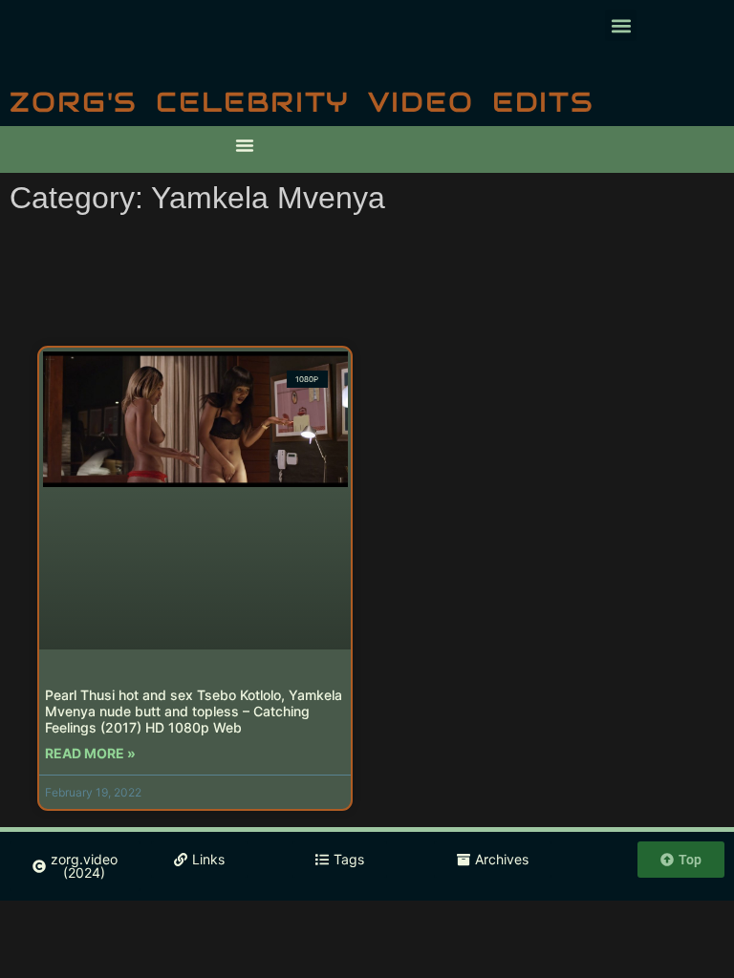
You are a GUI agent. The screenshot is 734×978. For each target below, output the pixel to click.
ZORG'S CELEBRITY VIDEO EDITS (302, 101)
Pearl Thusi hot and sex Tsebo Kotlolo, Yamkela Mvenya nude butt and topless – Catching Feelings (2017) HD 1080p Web (193, 711)
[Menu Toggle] (244, 145)
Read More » (90, 753)
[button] (621, 25)
